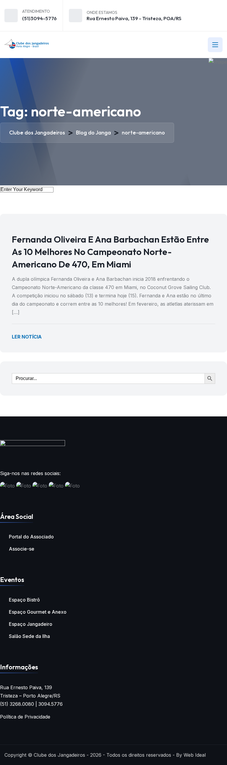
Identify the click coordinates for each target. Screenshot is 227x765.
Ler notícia (27, 337)
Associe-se (21, 549)
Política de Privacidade (25, 717)
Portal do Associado (31, 537)
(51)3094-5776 (39, 18)
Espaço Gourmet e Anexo (38, 612)
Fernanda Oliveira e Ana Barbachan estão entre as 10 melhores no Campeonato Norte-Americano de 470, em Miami (110, 252)
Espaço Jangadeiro (30, 624)
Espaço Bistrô (24, 600)
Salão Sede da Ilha (29, 636)
